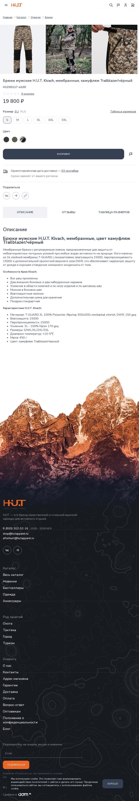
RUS (23, 111)
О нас (7, 665)
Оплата (9, 698)
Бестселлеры (13, 588)
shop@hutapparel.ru (15, 534)
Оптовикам (12, 711)
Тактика (9, 630)
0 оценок (27, 94)
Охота (7, 623)
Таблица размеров (123, 111)
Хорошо (113, 783)
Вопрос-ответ (13, 705)
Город (7, 636)
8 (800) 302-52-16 (15, 528)
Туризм (9, 643)
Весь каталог (13, 575)
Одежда (9, 594)
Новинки (10, 581)
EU (17, 111)
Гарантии (10, 685)
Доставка (10, 692)
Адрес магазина (15, 679)
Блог (6, 729)
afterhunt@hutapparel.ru (18, 538)
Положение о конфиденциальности (20, 720)
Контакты (11, 672)
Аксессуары (12, 601)
